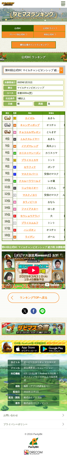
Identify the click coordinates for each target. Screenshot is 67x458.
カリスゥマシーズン (30, 153)
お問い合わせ (10, 415)
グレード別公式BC (17, 34)
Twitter (25, 311)
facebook (34, 311)
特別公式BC (49, 34)
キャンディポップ (30, 125)
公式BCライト (49, 28)
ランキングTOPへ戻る (33, 297)
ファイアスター (29, 208)
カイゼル (30, 118)
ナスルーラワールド (30, 181)
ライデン (30, 236)
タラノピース (30, 202)
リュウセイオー (29, 187)
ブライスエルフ (29, 222)
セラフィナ (30, 167)
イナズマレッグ (29, 146)
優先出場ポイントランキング (33, 45)
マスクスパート (29, 174)
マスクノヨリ (30, 195)
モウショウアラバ (30, 216)
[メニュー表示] (63, 4)
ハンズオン (30, 229)
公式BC (17, 28)
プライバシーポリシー (15, 424)
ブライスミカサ (29, 160)
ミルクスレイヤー (30, 139)
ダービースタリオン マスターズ (8, 4)
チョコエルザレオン (30, 132)
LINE (42, 311)
